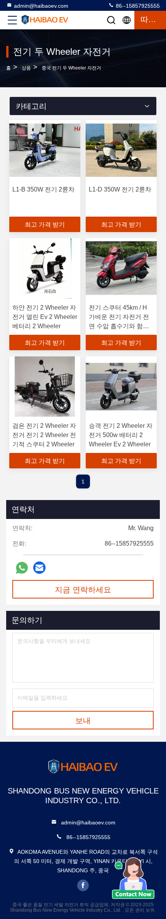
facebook (83, 885)
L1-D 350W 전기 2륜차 (120, 189)
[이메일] (39, 568)
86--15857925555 (137, 6)
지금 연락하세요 (83, 589)
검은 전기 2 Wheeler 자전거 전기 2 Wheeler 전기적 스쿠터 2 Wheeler (44, 435)
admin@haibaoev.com (41, 6)
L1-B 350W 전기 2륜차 (43, 189)
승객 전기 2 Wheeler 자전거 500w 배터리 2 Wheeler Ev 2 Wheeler (120, 435)
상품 (26, 68)
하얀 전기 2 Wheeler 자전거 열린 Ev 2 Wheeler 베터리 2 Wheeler (44, 316)
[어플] (22, 568)
